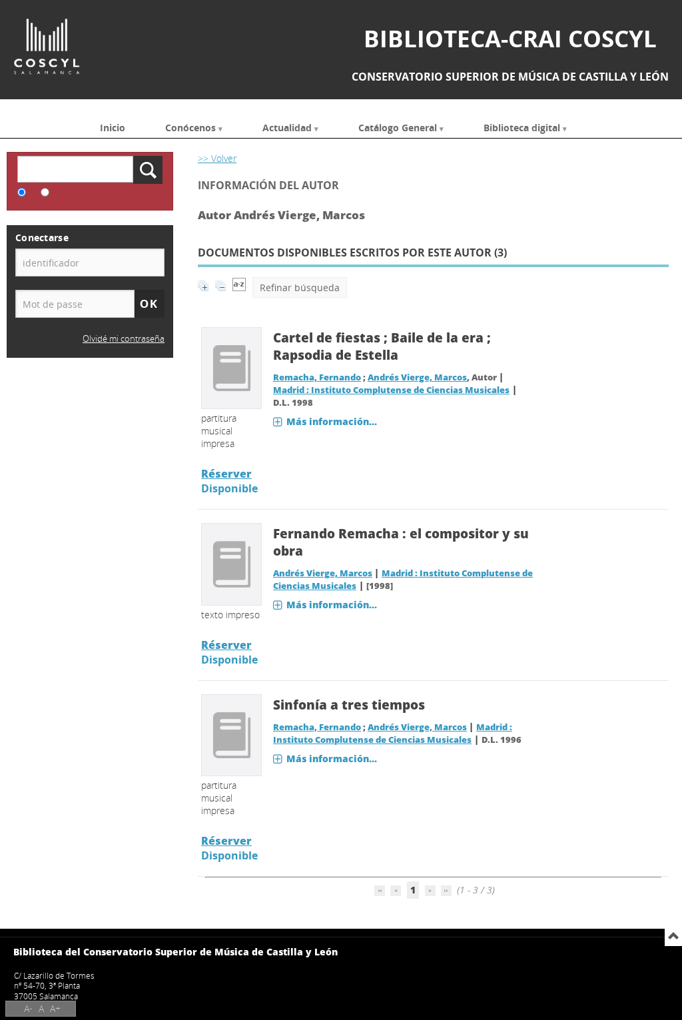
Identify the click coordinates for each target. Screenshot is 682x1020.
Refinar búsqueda (300, 287)
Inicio (112, 127)
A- (28, 1008)
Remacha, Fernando (317, 377)
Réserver (226, 473)
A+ (55, 1008)
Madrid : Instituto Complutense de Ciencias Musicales (391, 390)
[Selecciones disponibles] (239, 287)
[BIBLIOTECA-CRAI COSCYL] (47, 47)
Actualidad (287, 127)
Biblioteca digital (522, 127)
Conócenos (190, 127)
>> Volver (217, 158)
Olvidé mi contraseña (124, 338)
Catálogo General (397, 127)
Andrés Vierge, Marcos (417, 377)
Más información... (331, 421)
